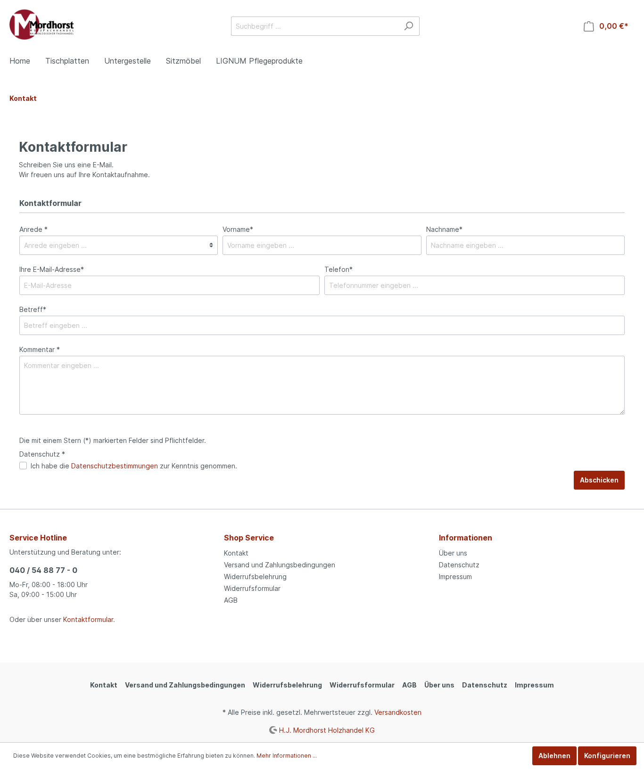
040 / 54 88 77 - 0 (43, 570)
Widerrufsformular (252, 588)
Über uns (453, 553)
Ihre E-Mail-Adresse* (51, 269)
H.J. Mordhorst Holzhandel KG (327, 730)
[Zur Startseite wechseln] (41, 24)
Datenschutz (459, 565)
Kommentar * (39, 349)
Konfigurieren (607, 756)
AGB (231, 600)
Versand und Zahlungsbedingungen (279, 565)
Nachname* (444, 229)
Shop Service (249, 537)
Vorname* (238, 229)
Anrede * (33, 229)
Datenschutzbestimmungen (114, 466)
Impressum (455, 577)
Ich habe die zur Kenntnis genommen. (134, 466)
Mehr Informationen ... (286, 755)
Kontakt (236, 553)
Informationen (465, 537)
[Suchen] (408, 26)
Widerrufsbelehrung (255, 577)
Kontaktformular (88, 619)
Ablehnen (554, 756)
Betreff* (32, 309)
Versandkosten (397, 712)
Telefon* (338, 269)
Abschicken (599, 480)
